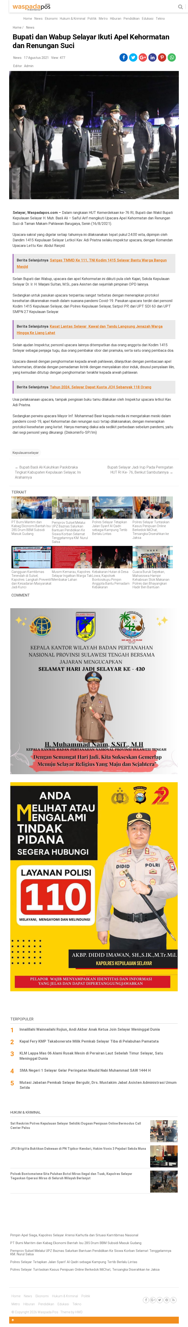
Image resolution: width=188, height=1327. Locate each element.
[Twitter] (160, 1300)
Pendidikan (132, 18)
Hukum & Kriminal (72, 18)
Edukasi (147, 18)
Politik (92, 18)
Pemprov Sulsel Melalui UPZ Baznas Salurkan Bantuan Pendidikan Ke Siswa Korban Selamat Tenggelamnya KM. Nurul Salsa (90, 1252)
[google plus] (143, 57)
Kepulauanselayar (26, 453)
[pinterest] (162, 57)
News (38, 18)
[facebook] (123, 57)
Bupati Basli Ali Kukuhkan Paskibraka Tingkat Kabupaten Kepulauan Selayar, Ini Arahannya (48, 472)
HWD (79, 1312)
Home (27, 18)
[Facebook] (146, 1300)
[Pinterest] (166, 1300)
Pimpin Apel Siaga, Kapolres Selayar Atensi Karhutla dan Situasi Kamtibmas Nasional (74, 1235)
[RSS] (173, 1300)
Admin (28, 66)
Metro (103, 18)
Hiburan (115, 18)
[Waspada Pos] (31, 9)
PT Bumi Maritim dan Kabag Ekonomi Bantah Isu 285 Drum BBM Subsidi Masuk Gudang (75, 1243)
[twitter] (133, 57)
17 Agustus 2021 (36, 58)
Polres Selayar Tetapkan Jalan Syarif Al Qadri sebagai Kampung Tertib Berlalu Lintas (73, 1262)
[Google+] (153, 1300)
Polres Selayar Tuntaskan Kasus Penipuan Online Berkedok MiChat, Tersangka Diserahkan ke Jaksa (85, 1269)
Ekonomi (51, 18)
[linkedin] (153, 57)
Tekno (160, 18)
